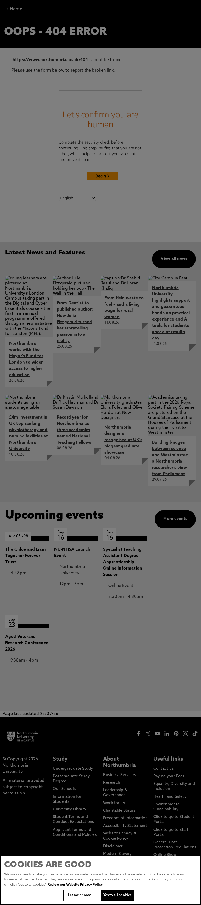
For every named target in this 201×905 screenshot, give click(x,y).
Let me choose (79, 895)
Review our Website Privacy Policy (75, 884)
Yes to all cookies (117, 895)
